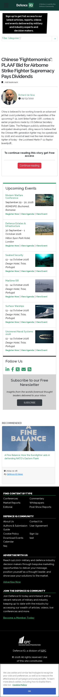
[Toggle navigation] (6, 5)
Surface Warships (15, 306)
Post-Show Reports (40, 507)
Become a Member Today (18, 617)
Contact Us (36, 521)
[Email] (24, 370)
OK (29, 691)
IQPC (43, 650)
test (32, 538)
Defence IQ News (15, 474)
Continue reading (29, 165)
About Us (8, 521)
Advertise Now (12, 582)
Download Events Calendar (13, 540)
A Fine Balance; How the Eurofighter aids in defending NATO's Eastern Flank (27, 457)
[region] (29, 680)
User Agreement (39, 525)
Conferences (10, 498)
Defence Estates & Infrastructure (16, 224)
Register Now (12, 214)
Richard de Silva (26, 95)
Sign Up (34, 533)
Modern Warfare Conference (14, 196)
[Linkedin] (8, 370)
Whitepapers (37, 502)
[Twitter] (18, 370)
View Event (41, 214)
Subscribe (29, 402)
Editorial (7, 507)
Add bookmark (11, 82)
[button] (29, 38)
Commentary (37, 498)
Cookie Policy (11, 533)
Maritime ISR (12, 280)
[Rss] (30, 370)
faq (5, 546)
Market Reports (11, 502)
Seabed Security (14, 255)
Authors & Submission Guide (15, 527)
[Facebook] (13, 370)
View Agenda (27, 214)
